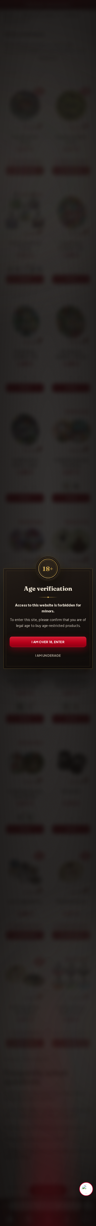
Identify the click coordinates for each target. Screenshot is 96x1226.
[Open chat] (86, 1189)
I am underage (48, 655)
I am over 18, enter (48, 641)
